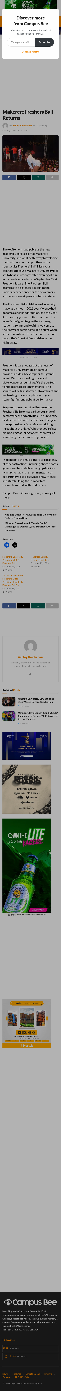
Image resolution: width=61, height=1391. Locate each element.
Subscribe (44, 42)
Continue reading (30, 51)
